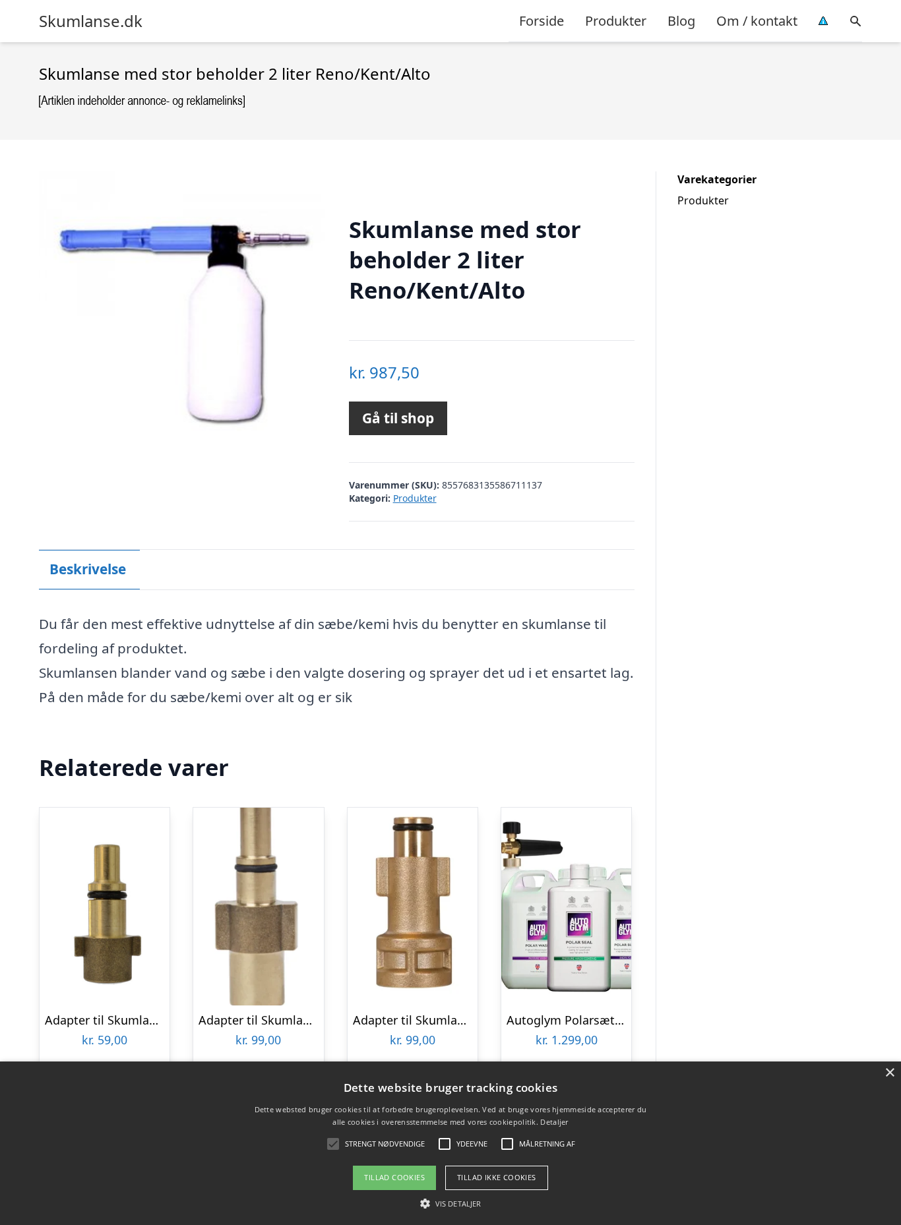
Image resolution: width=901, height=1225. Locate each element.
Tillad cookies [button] (394, 1177)
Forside (541, 21)
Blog (681, 21)
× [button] (889, 1073)
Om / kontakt (756, 21)
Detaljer (554, 1122)
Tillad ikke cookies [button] (496, 1177)
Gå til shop (398, 418)
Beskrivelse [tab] (87, 569)
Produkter (615, 21)
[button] (450, 1203)
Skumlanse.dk (90, 21)
